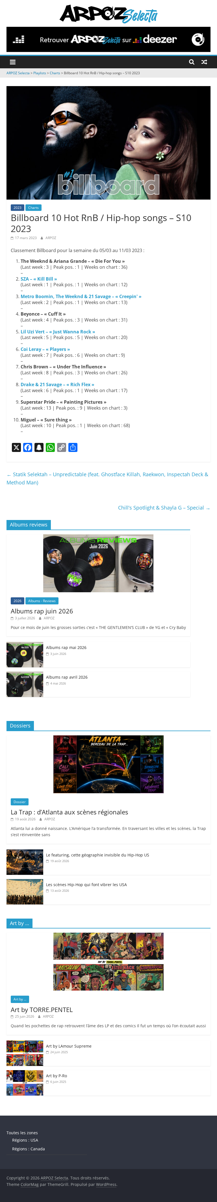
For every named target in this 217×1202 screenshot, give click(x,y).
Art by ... (20, 999)
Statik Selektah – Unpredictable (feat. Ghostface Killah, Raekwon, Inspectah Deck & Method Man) (107, 478)
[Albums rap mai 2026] (24, 645)
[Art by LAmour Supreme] (24, 1043)
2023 (17, 207)
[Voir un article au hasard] (204, 62)
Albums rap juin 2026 (42, 611)
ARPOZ (50, 237)
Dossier (20, 801)
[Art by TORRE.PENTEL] (108, 935)
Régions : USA (25, 1140)
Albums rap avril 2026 (67, 677)
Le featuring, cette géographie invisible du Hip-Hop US (97, 855)
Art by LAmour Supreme (69, 1046)
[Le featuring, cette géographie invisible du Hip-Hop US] (24, 852)
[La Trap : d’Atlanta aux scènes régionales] (108, 738)
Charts (33, 207)
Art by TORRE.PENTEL (42, 1009)
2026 (17, 600)
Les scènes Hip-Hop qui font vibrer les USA (86, 884)
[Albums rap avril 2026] (24, 674)
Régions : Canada (28, 1148)
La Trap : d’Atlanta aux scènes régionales (69, 812)
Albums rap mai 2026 (66, 647)
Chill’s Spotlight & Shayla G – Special (164, 507)
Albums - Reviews (42, 600)
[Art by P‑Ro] (24, 1073)
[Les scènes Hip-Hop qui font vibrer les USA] (24, 882)
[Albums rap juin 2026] (98, 537)
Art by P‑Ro (56, 1075)
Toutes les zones (22, 1132)
